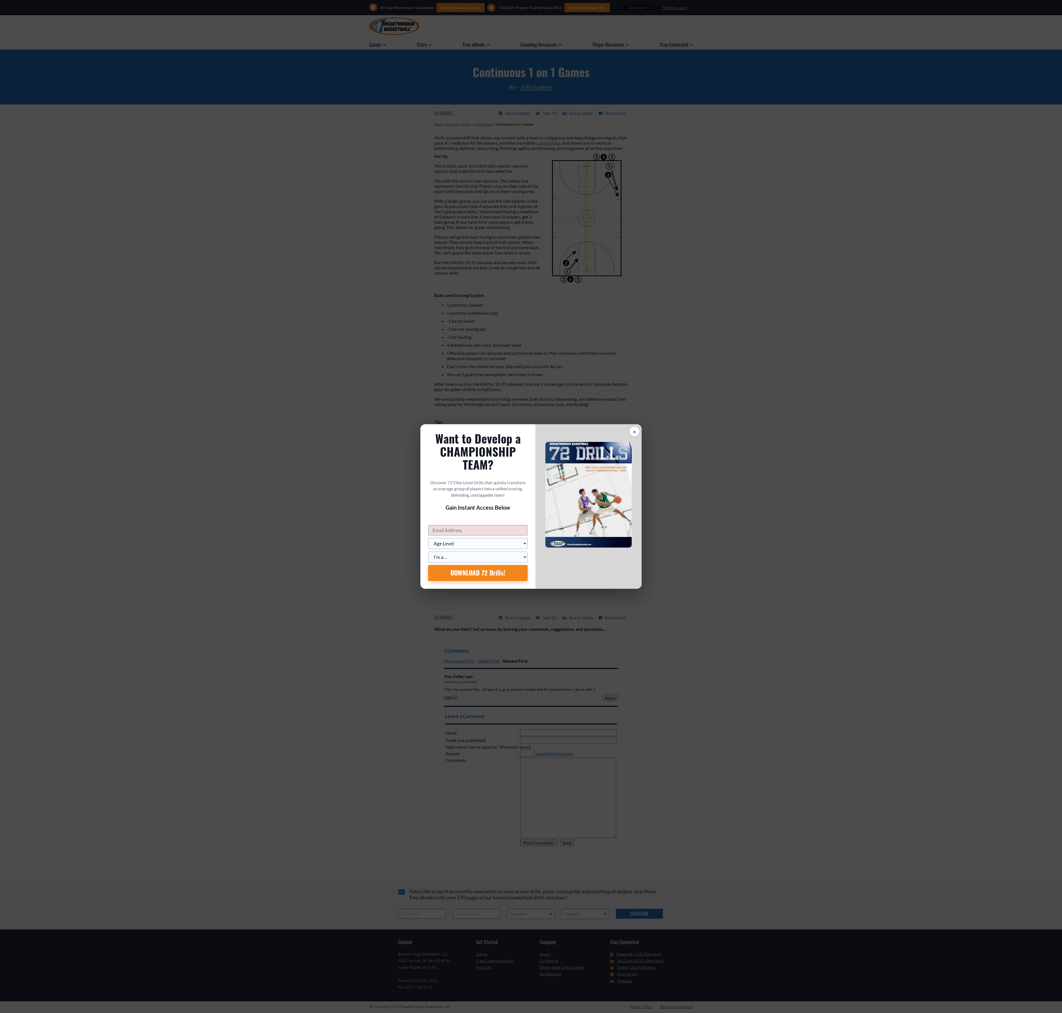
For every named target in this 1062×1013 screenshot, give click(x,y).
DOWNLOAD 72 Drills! (478, 572)
